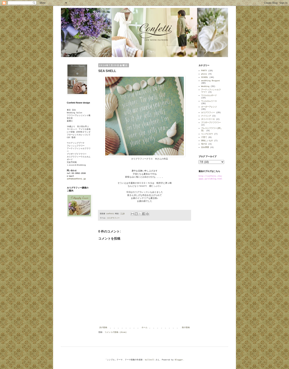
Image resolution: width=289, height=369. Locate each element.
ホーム (144, 328)
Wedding (205, 86)
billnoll (149, 360)
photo (204, 74)
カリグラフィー (113, 218)
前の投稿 (186, 328)
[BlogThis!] (136, 214)
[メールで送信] (132, 214)
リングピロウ (207, 134)
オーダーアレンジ (209, 107)
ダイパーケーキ (208, 119)
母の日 (204, 144)
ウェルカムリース (209, 101)
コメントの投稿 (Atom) (116, 332)
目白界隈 (205, 147)
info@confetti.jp (76, 179)
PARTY (204, 71)
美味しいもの (207, 141)
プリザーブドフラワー (211, 123)
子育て (204, 137)
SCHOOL (204, 77)
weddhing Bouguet (210, 81)
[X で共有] (140, 214)
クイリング (206, 116)
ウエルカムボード (209, 95)
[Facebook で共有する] (144, 214)
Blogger (179, 360)
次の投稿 (103, 328)
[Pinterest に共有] (147, 214)
